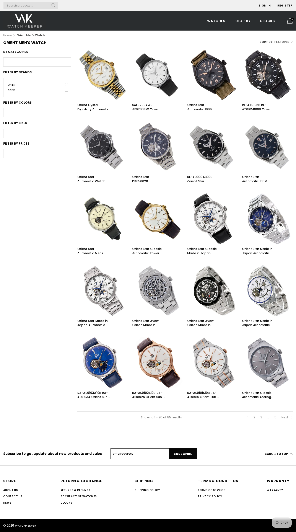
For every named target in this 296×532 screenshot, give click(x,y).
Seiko (11, 90)
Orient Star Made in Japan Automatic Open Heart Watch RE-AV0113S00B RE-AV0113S (257, 323)
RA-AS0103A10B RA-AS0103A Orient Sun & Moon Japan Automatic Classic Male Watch (94, 395)
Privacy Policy (210, 496)
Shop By (242, 21)
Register (285, 5)
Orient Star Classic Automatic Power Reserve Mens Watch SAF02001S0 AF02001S (148, 251)
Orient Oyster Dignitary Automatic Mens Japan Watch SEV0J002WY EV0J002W (93, 107)
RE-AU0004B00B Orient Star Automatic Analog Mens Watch (201, 179)
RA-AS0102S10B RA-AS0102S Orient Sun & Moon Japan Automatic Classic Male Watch (148, 395)
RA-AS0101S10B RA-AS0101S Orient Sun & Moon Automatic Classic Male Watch (203, 395)
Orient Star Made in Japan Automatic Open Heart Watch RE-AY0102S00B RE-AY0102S (92, 323)
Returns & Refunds (75, 490)
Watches (216, 21)
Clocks (267, 21)
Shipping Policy (147, 490)
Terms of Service (211, 490)
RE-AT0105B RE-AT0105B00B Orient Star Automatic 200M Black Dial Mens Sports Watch (258, 107)
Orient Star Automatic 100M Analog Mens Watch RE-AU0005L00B (258, 179)
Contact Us (13, 496)
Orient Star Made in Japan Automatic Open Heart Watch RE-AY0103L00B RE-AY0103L (257, 251)
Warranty (275, 490)
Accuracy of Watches (78, 496)
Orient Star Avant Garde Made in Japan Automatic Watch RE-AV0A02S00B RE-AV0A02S (146, 323)
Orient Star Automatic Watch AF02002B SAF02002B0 (91, 179)
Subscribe (183, 454)
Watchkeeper (25, 526)
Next (285, 417)
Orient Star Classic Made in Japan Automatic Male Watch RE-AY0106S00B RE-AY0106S (202, 251)
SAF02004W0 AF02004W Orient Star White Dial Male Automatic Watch (148, 107)
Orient (12, 84)
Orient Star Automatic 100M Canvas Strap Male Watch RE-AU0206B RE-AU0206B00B (202, 107)
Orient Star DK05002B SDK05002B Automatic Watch (146, 179)
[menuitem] (216, 20)
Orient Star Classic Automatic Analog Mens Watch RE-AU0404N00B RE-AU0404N (257, 395)
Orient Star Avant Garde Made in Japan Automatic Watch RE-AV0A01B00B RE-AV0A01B (201, 323)
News (7, 502)
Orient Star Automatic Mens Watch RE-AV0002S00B (90, 251)
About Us (10, 490)
